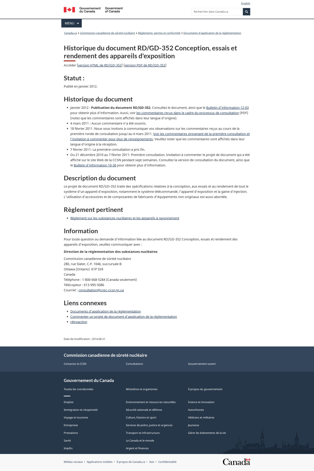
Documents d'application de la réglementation (105, 311)
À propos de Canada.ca (131, 462)
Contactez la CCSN (75, 364)
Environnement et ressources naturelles (151, 402)
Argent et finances (137, 448)
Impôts (68, 448)
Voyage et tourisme (76, 417)
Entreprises (71, 425)
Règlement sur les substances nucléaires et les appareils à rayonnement (124, 218)
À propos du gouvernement (205, 389)
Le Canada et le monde (140, 440)
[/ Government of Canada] (93, 10)
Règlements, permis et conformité (159, 33)
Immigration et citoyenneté (81, 410)
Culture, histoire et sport (141, 417)
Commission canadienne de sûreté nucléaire (107, 33)
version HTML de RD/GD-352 (100, 65)
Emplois (69, 402)
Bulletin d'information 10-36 (95, 165)
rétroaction (78, 322)
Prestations (71, 433)
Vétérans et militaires (201, 417)
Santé (67, 440)
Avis (151, 462)
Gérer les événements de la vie (207, 433)
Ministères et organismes (141, 389)
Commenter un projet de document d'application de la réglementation (123, 316)
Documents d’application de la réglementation (212, 33)
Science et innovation (201, 402)
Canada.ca (70, 33)
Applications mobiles (100, 462)
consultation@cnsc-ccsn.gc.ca (101, 290)
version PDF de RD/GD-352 (145, 65)
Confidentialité (167, 462)
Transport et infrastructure (143, 433)
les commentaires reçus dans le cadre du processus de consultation (187, 113)
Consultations (134, 364)
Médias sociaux (73, 462)
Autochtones (196, 410)
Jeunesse (193, 425)
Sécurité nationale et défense (144, 410)
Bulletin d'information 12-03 (227, 107)
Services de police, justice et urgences (149, 425)
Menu (73, 23)
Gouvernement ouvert (202, 364)
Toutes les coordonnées (78, 389)
